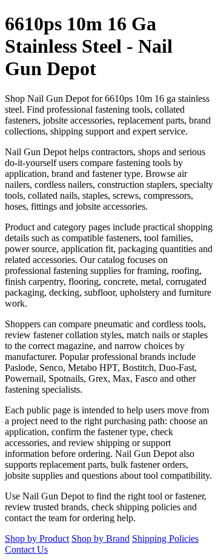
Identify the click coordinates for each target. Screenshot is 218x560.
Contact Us (26, 549)
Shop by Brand (100, 538)
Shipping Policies (165, 538)
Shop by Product (37, 538)
